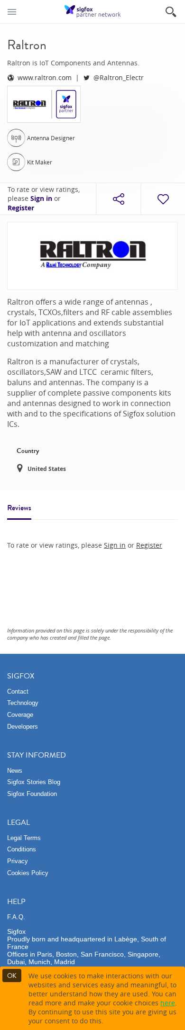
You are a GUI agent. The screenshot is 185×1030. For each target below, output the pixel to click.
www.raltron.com (45, 77)
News (14, 770)
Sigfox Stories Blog (33, 782)
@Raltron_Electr (118, 77)
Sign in (41, 198)
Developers (22, 726)
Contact (17, 691)
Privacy (17, 861)
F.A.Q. (16, 917)
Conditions (21, 849)
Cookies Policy (27, 872)
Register (21, 208)
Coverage (20, 714)
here (167, 1002)
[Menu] (12, 11)
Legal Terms (24, 837)
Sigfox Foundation (32, 793)
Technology (22, 702)
